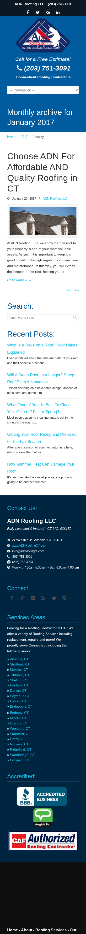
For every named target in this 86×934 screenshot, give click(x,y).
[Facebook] (28, 13)
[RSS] (43, 598)
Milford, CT (18, 718)
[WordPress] (64, 598)
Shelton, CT (19, 680)
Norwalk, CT (19, 744)
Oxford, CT (18, 701)
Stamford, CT (20, 734)
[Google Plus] (22, 598)
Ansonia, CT (19, 659)
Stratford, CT (20, 664)
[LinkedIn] (33, 598)
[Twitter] (38, 13)
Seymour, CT (20, 696)
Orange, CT (19, 723)
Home (11, 137)
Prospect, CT (20, 760)
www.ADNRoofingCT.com (29, 545)
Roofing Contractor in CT (47, 628)
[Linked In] (58, 13)
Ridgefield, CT (21, 749)
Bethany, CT (19, 713)
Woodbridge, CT (22, 755)
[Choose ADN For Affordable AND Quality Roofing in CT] (43, 234)
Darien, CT (18, 690)
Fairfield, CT (19, 685)
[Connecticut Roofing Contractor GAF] (43, 841)
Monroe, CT (19, 670)
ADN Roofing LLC (30, 4)
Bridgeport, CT (21, 706)
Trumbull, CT (20, 675)
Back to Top (72, 290)
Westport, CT (20, 728)
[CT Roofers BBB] (41, 805)
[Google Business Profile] (48, 13)
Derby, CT (17, 739)
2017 (24, 137)
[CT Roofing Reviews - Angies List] (43, 826)
